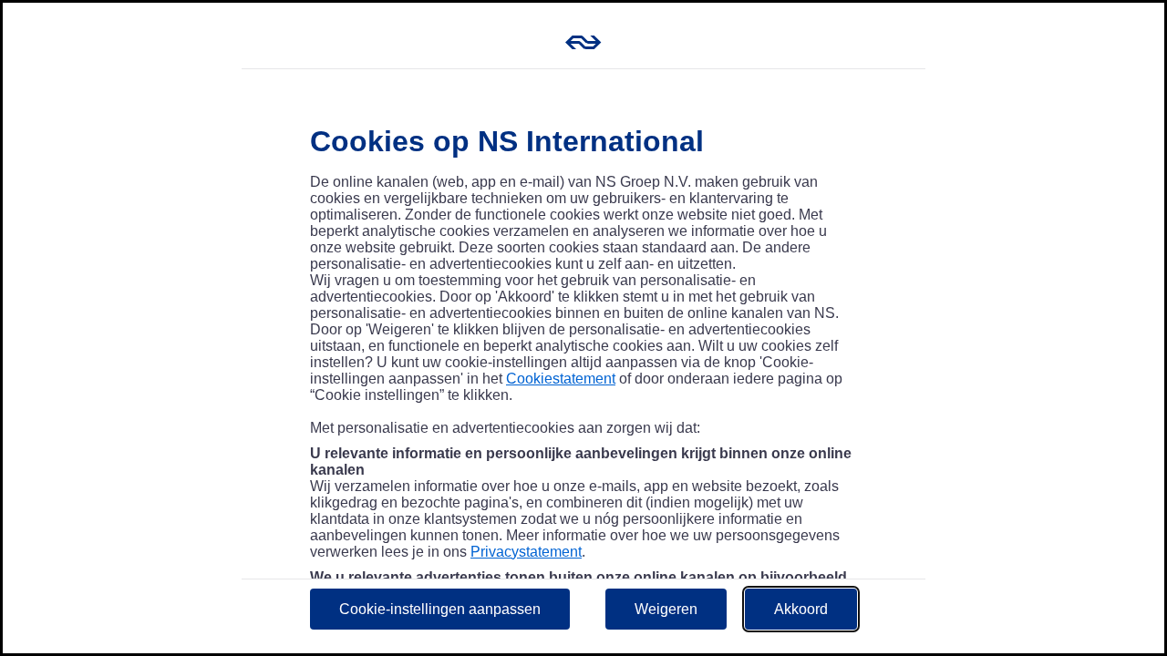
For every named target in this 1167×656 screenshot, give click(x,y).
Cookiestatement (560, 378)
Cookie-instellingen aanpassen (440, 609)
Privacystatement (526, 551)
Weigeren (666, 609)
